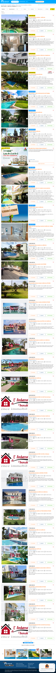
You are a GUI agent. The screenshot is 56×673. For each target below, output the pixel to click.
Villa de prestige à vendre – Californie (37, 17)
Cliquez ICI (38, 670)
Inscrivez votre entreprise (20, 664)
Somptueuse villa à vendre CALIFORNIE (37, 264)
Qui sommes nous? (31, 663)
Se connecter (31, 1)
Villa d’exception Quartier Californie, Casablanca (39, 55)
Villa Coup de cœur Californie (35, 169)
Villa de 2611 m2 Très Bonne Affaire (36, 359)
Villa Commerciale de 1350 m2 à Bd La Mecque (39, 453)
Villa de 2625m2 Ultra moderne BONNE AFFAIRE (39, 302)
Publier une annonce (39, 1)
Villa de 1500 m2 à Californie (35, 378)
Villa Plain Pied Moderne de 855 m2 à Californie (39, 340)
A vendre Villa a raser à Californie (36, 207)
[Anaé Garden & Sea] (13, 650)
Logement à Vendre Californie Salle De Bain (50, 4)
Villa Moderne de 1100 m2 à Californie (37, 605)
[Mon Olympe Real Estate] (49, 650)
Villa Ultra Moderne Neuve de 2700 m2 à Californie (40, 321)
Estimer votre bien (15, 1)
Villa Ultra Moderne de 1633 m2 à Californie (38, 491)
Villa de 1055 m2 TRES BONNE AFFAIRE (37, 586)
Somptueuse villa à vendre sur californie (37, 245)
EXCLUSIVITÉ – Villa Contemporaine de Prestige (39, 93)
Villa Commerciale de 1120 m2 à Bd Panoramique (39, 624)
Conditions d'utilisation (31, 667)
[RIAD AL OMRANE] (25, 650)
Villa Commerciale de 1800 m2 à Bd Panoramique (40, 397)
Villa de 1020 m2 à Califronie (35, 548)
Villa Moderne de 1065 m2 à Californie (37, 529)
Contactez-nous (30, 664)
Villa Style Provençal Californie (35, 112)
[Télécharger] (9, 664)
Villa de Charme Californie (34, 131)
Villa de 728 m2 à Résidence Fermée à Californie (39, 416)
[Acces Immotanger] (37, 650)
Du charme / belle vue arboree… (36, 74)
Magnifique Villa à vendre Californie (37, 36)
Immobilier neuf (22, 1)
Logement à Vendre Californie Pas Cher (42, 4)
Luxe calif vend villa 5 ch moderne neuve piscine (39, 188)
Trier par (2, 11)
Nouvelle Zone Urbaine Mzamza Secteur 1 (38, 148)
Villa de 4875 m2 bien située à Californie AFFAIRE (39, 283)
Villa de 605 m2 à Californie (35, 435)
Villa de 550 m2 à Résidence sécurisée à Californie (40, 567)
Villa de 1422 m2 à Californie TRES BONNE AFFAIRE (40, 510)
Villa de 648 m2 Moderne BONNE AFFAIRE (38, 472)
